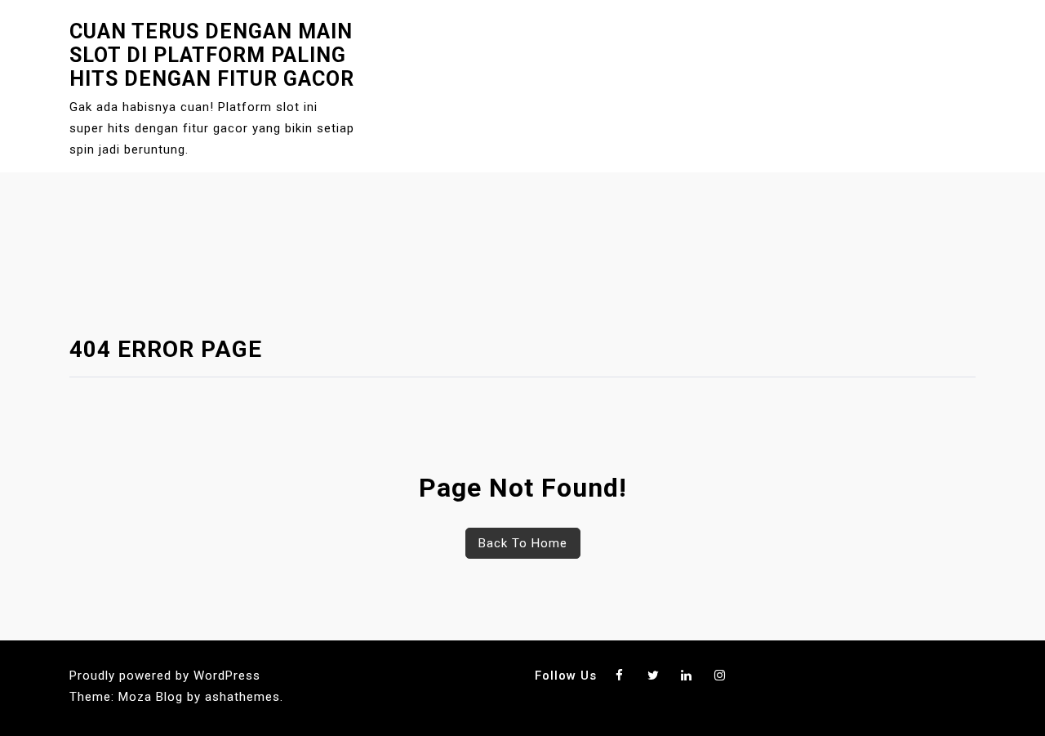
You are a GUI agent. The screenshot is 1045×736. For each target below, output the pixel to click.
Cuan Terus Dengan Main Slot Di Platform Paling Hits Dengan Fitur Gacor (211, 55)
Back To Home (522, 543)
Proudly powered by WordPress (164, 675)
